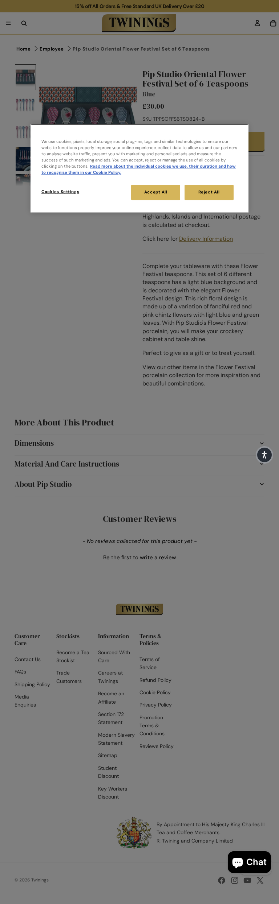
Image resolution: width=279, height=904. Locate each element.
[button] (264, 455)
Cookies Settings (60, 192)
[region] (139, 168)
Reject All (209, 192)
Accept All (155, 192)
